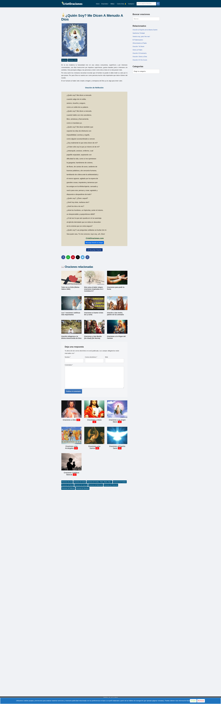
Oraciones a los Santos (94, 447)
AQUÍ (188, 701)
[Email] (83, 257)
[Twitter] (78, 257)
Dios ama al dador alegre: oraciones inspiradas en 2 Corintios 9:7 (93, 289)
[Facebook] (63, 257)
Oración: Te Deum (138, 46)
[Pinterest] (73, 257)
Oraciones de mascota (81, 485)
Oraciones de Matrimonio (96, 485)
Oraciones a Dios (72, 60)
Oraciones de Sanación (82, 488)
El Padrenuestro (138, 40)
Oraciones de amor (67, 481)
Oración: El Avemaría (139, 53)
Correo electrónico (91, 357)
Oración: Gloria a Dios (140, 56)
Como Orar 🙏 (121, 4)
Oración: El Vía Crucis (140, 60)
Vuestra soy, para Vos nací (141, 36)
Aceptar (193, 701)
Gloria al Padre (137, 50)
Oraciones (64, 60)
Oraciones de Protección (111, 485)
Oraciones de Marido (67, 485)
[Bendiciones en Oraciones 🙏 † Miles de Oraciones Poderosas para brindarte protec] (72, 4)
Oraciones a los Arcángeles (71, 447)
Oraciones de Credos (80, 481)
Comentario (69, 365)
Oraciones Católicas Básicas (71, 474)
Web (106, 357)
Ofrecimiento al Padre (140, 43)
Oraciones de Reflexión (68, 488)
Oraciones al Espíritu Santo (117, 447)
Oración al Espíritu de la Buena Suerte (145, 30)
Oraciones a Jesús (94, 420)
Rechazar (201, 701)
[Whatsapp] (68, 257)
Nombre (68, 357)
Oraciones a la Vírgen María (117, 421)
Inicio (97, 4)
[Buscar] (158, 19)
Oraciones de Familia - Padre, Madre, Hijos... (99, 481)
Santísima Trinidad (139, 33)
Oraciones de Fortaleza (119, 481)
